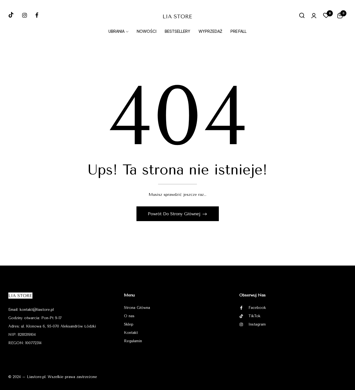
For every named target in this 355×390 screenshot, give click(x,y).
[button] (340, 16)
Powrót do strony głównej (175, 213)
